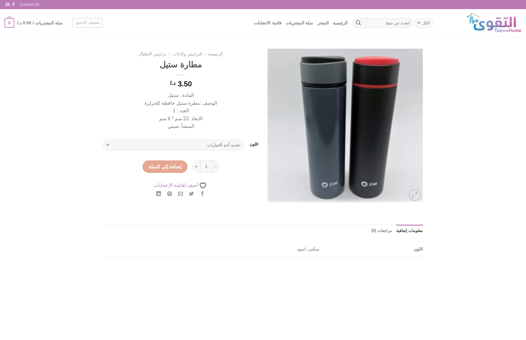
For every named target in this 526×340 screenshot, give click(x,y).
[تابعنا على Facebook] (13, 4)
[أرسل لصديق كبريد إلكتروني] (181, 194)
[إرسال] (358, 23)
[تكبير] (415, 195)
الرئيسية (340, 22)
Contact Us (30, 4)
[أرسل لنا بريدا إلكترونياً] (7, 4)
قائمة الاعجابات (267, 22)
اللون (254, 144)
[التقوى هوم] (482, 23)
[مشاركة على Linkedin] (158, 194)
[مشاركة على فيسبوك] (203, 194)
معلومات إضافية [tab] (409, 230)
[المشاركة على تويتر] (192, 194)
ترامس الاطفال (152, 54)
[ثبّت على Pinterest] (170, 194)
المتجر (323, 22)
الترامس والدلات (187, 54)
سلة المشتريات (299, 22)
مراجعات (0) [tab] (381, 230)
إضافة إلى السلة (165, 166)
